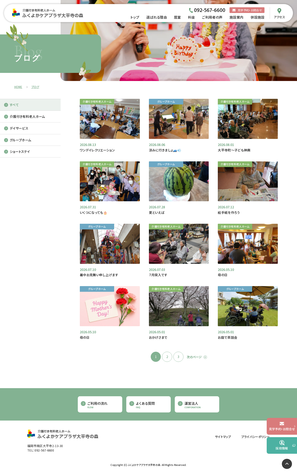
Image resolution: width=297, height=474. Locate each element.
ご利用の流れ (97, 405)
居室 (177, 17)
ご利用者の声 (212, 17)
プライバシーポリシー (255, 437)
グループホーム (20, 139)
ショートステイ (20, 151)
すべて (14, 104)
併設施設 (257, 17)
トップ (135, 17)
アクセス (279, 16)
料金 (191, 17)
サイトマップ (223, 437)
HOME (18, 87)
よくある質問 (145, 405)
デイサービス (19, 128)
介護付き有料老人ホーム (27, 116)
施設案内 (236, 17)
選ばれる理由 (156, 17)
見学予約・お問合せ (250, 10)
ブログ (35, 87)
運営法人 (192, 405)
